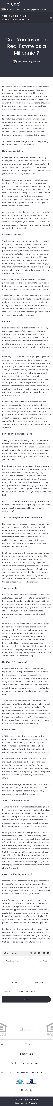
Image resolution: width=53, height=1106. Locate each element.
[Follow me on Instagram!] (26, 1090)
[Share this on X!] (35, 953)
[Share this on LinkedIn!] (39, 953)
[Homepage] (20, 1082)
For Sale (13, 982)
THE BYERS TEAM (15, 16)
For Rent (39, 982)
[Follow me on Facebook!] (22, 1090)
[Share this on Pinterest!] (44, 953)
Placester (33, 1103)
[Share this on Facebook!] (30, 953)
